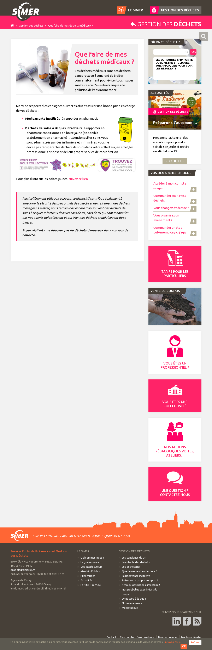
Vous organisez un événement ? (166, 218)
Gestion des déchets (31, 25)
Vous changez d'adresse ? (171, 208)
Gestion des (168, 24)
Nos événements (132, 603)
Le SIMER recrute (91, 584)
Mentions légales (191, 637)
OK (184, 646)
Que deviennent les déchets (138, 571)
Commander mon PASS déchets (169, 198)
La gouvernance (90, 562)
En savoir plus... (172, 642)
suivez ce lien (78, 179)
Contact (111, 637)
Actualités (87, 580)
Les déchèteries (131, 566)
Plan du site (127, 637)
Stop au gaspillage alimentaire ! (141, 584)
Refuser (195, 642)
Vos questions (145, 637)
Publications (88, 575)
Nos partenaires (167, 637)
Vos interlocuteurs (91, 566)
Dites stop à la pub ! (134, 598)
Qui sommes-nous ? (92, 557)
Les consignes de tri (134, 557)
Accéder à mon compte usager (169, 186)
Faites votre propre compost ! (140, 580)
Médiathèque (130, 607)
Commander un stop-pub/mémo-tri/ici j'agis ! (170, 230)
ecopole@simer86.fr (23, 569)
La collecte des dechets (136, 562)
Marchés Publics (90, 571)
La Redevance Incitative (136, 575)
